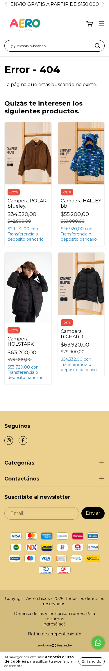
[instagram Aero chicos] (8, 440)
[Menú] (101, 24)
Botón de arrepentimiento (54, 633)
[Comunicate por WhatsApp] (98, 642)
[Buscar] (97, 45)
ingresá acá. (55, 624)
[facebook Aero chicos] (23, 440)
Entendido (91, 661)
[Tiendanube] (54, 646)
